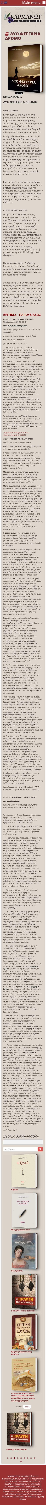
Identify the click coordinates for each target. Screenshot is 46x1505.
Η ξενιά (14, 1189)
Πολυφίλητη (16, 1271)
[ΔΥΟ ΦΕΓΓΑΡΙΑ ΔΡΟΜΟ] (24, 68)
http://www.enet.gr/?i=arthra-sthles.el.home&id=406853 (16, 433)
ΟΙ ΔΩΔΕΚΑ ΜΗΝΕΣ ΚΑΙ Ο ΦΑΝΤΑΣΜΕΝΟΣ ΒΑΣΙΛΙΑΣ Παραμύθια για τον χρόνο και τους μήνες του (23, 1397)
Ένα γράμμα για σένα (20, 1229)
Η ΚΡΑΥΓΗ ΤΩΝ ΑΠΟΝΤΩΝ (23, 1311)
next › (27, 1407)
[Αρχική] (22, 17)
